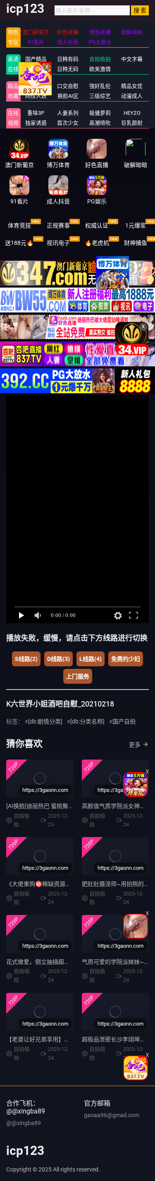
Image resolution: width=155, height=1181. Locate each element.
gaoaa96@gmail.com (111, 1115)
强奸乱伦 (100, 86)
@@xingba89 (23, 1123)
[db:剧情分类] (45, 721)
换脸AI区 (68, 96)
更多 (135, 744)
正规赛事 (58, 225)
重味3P (35, 113)
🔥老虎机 (97, 243)
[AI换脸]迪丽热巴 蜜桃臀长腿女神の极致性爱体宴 (69, 806)
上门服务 (77, 676)
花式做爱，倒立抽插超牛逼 (41, 961)
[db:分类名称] (87, 721)
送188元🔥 (19, 243)
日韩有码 (68, 59)
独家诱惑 (36, 123)
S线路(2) (26, 659)
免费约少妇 (125, 659)
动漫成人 (132, 96)
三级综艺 (100, 96)
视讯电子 (58, 243)
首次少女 (68, 123)
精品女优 (132, 86)
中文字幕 (132, 59)
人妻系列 (68, 113)
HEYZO (132, 113)
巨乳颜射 (132, 123)
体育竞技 (19, 225)
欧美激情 (100, 69)
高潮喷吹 (100, 123)
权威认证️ (96, 225)
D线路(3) (58, 659)
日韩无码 (68, 69)
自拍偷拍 (100, 59)
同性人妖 (36, 96)
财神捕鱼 (135, 243)
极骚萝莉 (100, 113)
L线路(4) (90, 659)
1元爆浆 (135, 225)
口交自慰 (68, 86)
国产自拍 (124, 721)
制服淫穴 (36, 86)
